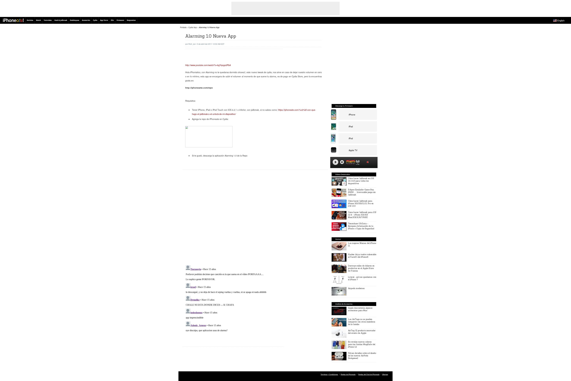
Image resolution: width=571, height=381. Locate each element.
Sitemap (385, 374)
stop (342, 162)
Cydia (95, 20)
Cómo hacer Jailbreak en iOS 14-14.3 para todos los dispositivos (361, 181)
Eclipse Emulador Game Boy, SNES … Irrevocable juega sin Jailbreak (362, 192)
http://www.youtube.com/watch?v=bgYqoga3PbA (208, 65)
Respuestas (131, 20)
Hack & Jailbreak (60, 20)
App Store (104, 20)
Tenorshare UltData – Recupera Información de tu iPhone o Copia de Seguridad (361, 226)
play (335, 162)
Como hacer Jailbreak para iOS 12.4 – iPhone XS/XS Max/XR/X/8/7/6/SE (362, 215)
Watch (38, 20)
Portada (183, 27)
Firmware (120, 20)
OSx (112, 20)
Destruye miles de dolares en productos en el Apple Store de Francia (361, 268)
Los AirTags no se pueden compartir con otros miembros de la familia (361, 322)
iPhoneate (13, 20)
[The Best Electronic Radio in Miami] (350, 162)
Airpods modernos (356, 288)
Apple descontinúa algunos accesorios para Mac (360, 309)
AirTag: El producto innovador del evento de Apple (361, 331)
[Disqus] (233, 220)
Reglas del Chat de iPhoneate (368, 374)
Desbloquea (74, 20)
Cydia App (192, 27)
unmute (368, 162)
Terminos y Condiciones (329, 374)
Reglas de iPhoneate (348, 374)
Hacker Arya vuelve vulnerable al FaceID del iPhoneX (362, 255)
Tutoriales (48, 20)
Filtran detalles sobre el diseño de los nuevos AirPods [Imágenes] (362, 355)
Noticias (30, 20)
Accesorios (86, 20)
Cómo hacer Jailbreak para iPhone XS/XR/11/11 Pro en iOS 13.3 (361, 203)
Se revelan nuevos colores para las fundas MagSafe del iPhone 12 (361, 344)
